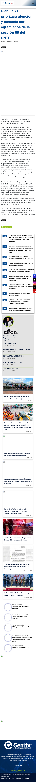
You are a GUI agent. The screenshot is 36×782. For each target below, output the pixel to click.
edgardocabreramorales (10, 338)
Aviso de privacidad (17, 778)
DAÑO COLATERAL (10, 369)
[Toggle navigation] (32, 3)
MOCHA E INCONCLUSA (12, 362)
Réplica (27, 778)
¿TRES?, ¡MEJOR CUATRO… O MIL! (17, 349)
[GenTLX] (18, 749)
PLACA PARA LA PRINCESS (13, 356)
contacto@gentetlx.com (18, 771)
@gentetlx (6, 340)
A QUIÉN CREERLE (10, 343)
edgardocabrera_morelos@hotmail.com (11, 335)
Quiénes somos (5, 778)
